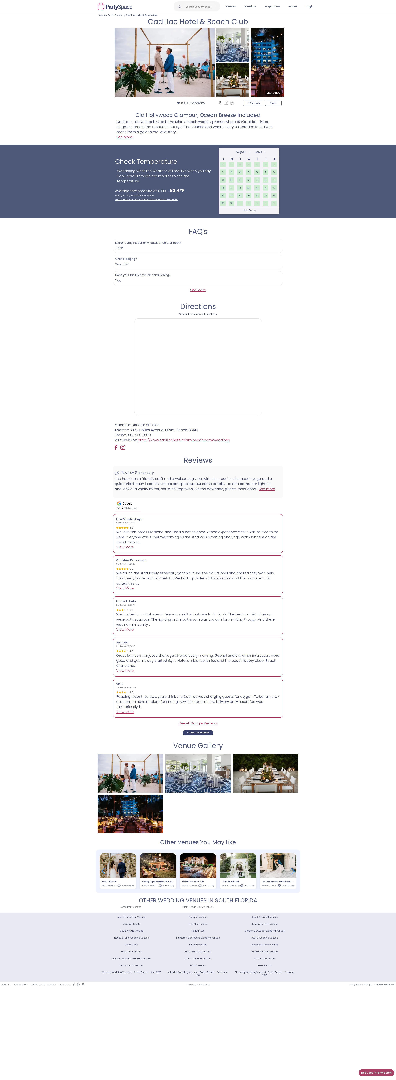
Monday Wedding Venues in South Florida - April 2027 (131, 972)
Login (310, 6)
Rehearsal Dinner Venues (264, 944)
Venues (231, 6)
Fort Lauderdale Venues (198, 958)
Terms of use (37, 984)
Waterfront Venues (131, 907)
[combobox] (200, 7)
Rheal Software (385, 984)
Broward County (131, 924)
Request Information (376, 1072)
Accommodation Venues (131, 917)
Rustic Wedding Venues (198, 951)
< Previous (254, 103)
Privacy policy (21, 984)
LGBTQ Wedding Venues (264, 937)
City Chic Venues (198, 924)
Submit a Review (198, 732)
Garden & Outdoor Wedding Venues (265, 930)
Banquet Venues (198, 917)
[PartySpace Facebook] (117, 447)
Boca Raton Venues (264, 958)
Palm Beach (264, 965)
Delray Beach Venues (131, 965)
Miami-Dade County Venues (198, 907)
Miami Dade (131, 944)
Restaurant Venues (131, 951)
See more (267, 488)
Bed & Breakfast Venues (265, 917)
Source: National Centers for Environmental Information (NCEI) (146, 199)
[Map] (220, 103)
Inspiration (272, 6)
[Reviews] (232, 103)
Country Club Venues (131, 930)
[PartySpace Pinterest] (78, 984)
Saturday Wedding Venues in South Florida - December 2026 (198, 974)
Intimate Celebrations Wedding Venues (198, 937)
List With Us (64, 984)
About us (6, 984)
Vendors (250, 6)
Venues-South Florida (110, 15)
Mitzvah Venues (198, 944)
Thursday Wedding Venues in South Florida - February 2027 (264, 974)
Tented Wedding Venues (264, 951)
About (293, 6)
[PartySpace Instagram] (122, 447)
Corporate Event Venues (264, 924)
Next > (273, 103)
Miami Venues (198, 965)
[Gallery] (226, 103)
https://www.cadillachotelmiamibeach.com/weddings (184, 440)
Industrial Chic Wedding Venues (131, 937)
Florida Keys (197, 930)
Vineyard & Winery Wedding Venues (131, 958)
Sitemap (51, 984)
